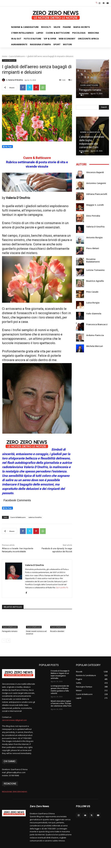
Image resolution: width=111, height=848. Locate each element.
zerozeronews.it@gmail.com (14, 720)
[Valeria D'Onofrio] (4, 79)
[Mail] (103, 3)
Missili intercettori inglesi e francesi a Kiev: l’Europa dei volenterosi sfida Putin (61, 703)
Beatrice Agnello (95, 281)
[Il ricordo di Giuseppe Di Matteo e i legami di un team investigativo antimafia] (44, 673)
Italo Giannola (93, 313)
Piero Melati (92, 248)
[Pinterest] (36, 87)
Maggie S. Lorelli (95, 204)
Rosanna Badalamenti (93, 260)
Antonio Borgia (94, 237)
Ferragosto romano (9, 631)
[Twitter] (29, 87)
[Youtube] (107, 3)
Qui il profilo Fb (62, 587)
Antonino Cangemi (96, 183)
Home (4, 56)
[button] (96, 2)
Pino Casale (92, 291)
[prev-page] (4, 640)
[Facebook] (23, 87)
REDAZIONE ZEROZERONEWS (14, 791)
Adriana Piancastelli (96, 194)
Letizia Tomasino (95, 270)
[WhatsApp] (43, 87)
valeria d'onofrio (35, 517)
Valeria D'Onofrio (15, 80)
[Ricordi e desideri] (61, 620)
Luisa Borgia (92, 302)
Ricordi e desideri (57, 631)
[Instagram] (99, 3)
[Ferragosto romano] (13, 620)
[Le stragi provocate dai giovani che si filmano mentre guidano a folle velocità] (44, 688)
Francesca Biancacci (97, 324)
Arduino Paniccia (95, 335)
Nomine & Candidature (90, 132)
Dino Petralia (93, 215)
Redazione (83, 93)
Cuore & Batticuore (17, 56)
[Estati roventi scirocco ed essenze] (37, 620)
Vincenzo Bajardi (95, 172)
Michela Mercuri (94, 346)
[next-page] (8, 640)
